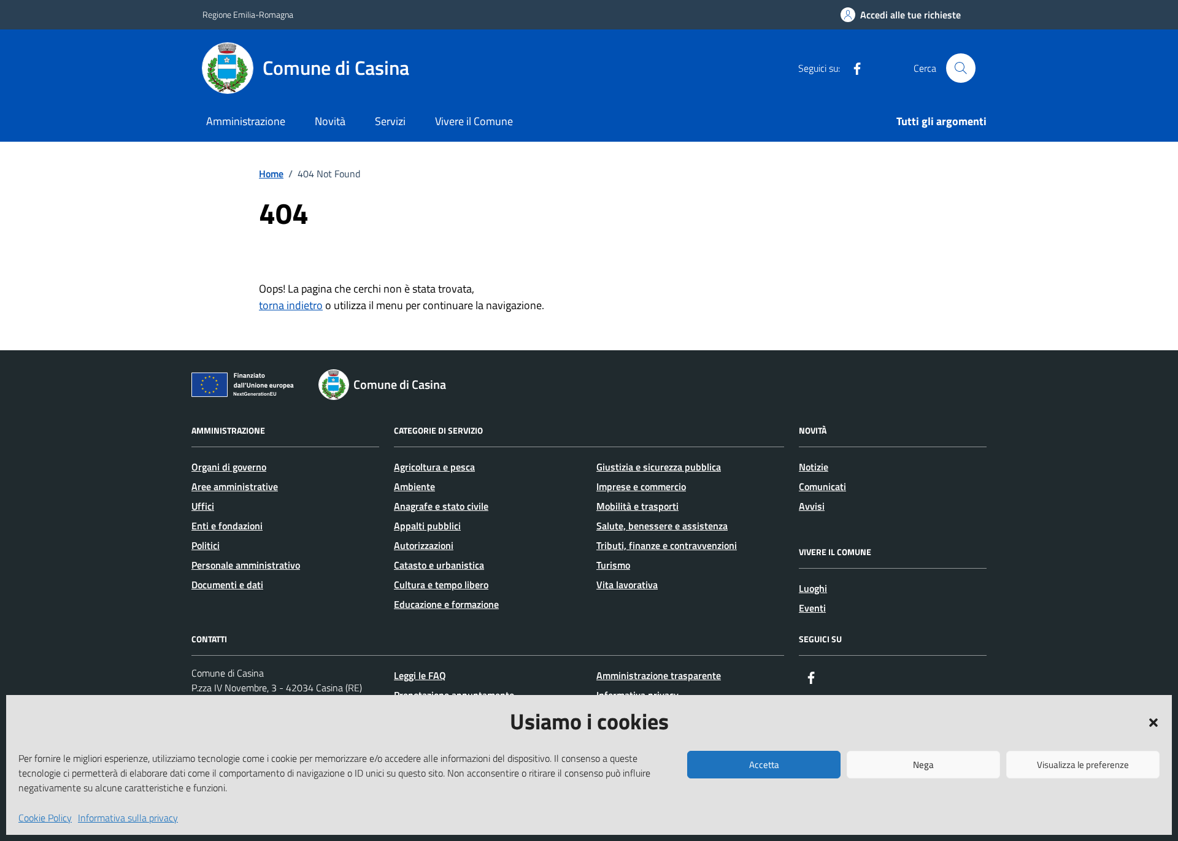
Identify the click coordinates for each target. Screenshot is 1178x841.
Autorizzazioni (423, 545)
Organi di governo (228, 466)
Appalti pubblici (427, 525)
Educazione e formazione (446, 604)
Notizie (813, 466)
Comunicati (822, 486)
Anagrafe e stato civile (441, 506)
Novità (330, 121)
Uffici (202, 506)
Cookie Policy (45, 817)
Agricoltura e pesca (434, 466)
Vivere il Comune (474, 121)
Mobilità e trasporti (637, 506)
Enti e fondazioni (227, 525)
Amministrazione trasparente (658, 675)
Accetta (764, 765)
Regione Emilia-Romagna (247, 14)
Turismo (613, 565)
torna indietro (291, 305)
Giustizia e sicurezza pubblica (658, 466)
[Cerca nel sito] (961, 68)
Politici (205, 545)
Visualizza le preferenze (1083, 765)
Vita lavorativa (627, 584)
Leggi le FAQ (420, 675)
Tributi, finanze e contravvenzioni (666, 545)
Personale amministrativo (245, 565)
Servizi (390, 121)
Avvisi (812, 506)
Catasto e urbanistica (439, 565)
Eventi (812, 608)
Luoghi (813, 588)
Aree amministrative (234, 486)
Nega (923, 765)
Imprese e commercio (641, 486)
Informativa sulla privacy (128, 817)
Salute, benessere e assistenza (662, 525)
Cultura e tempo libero (441, 584)
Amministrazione (245, 121)
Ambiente (414, 486)
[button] (1153, 721)
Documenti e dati (227, 584)
